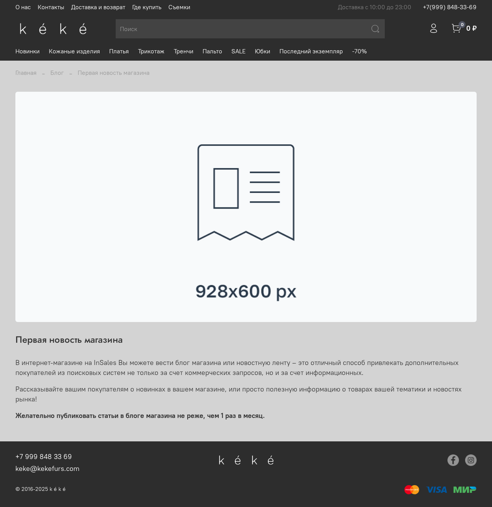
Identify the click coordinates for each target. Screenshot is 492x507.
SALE (238, 51)
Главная (26, 72)
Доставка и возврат (98, 7)
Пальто (212, 51)
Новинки (27, 51)
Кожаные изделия (74, 51)
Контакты (51, 7)
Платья (119, 51)
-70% (359, 51)
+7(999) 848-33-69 (450, 7)
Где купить (146, 7)
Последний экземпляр (311, 51)
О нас (23, 7)
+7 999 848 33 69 (43, 456)
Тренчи (183, 51)
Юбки (262, 51)
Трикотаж (151, 51)
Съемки (179, 7)
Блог (57, 72)
